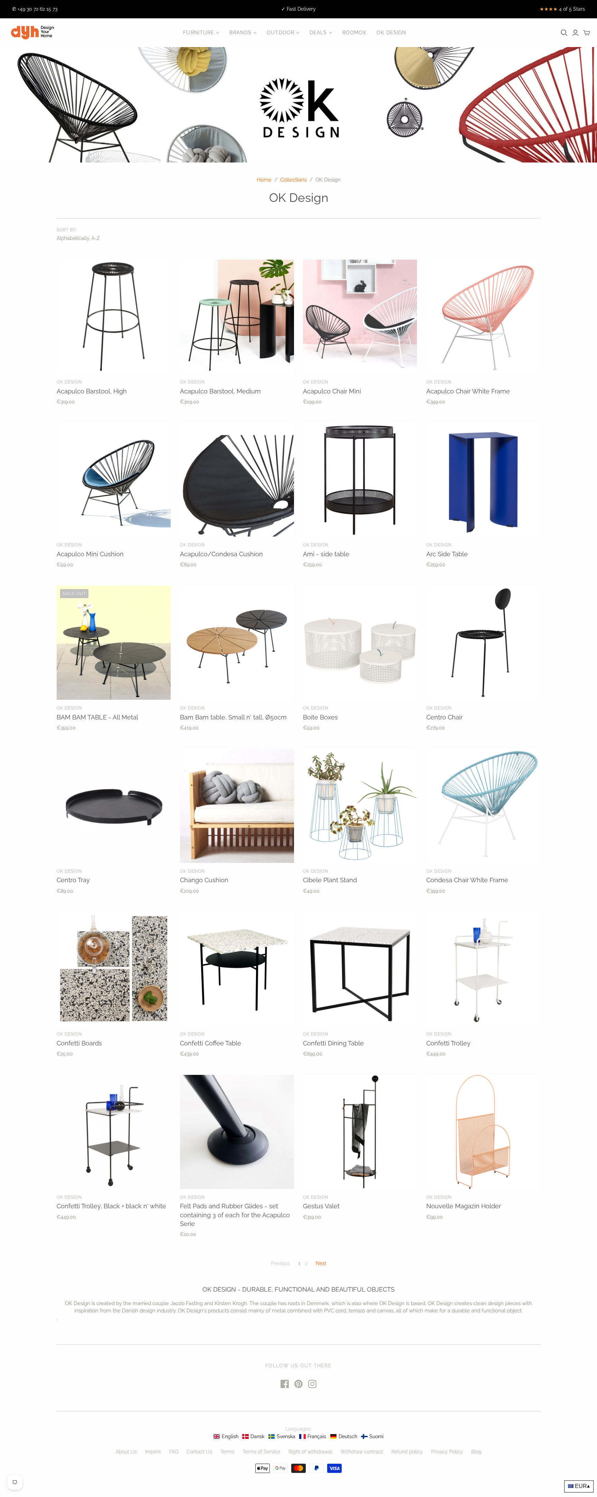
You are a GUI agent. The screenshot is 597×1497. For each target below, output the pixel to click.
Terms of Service (261, 1451)
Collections (293, 180)
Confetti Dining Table (333, 1043)
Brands (240, 32)
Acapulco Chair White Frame (468, 391)
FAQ (173, 1451)
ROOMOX (354, 32)
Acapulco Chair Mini (332, 391)
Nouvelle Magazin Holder (463, 1206)
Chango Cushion (204, 880)
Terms (227, 1451)
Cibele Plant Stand (330, 880)
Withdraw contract (362, 1451)
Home (264, 180)
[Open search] (564, 32)
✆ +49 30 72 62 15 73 (34, 9)
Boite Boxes (320, 717)
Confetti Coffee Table (210, 1043)
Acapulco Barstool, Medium (220, 391)
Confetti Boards (79, 1043)
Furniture (198, 32)
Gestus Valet (321, 1206)
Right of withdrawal (310, 1451)
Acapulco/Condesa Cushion (221, 554)
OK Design (391, 32)
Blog (476, 1451)
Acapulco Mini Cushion (90, 554)
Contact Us (199, 1451)
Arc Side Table (447, 554)
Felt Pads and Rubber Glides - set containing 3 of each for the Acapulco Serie (235, 1214)
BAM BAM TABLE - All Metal (97, 717)
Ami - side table (326, 554)
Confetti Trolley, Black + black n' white (111, 1206)
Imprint (153, 1451)
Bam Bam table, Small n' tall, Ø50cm (233, 717)
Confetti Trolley (448, 1043)
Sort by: (67, 229)
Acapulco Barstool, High (92, 391)
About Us (126, 1451)
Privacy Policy (447, 1451)
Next (321, 1263)
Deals (318, 32)
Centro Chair (444, 717)
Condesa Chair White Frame (467, 880)
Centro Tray (73, 880)
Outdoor (280, 32)
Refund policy (407, 1451)
